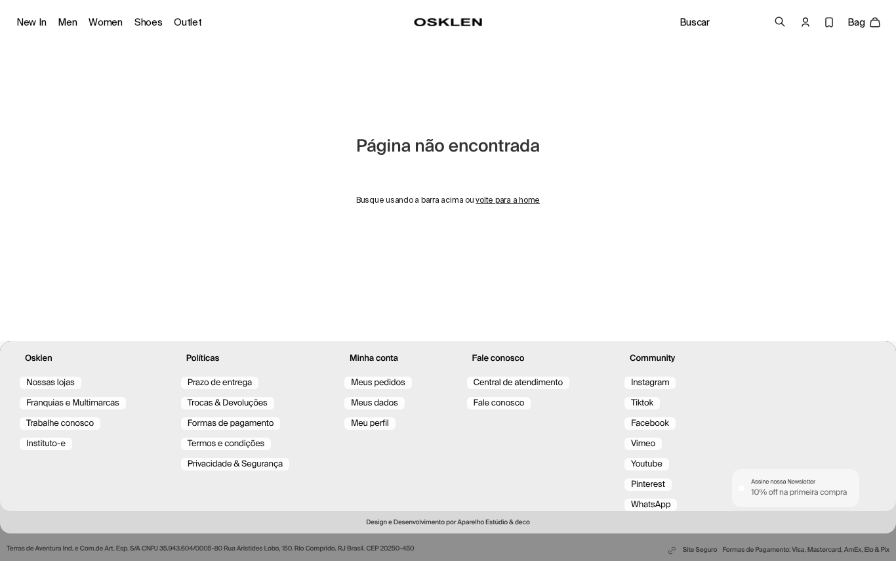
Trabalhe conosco (60, 423)
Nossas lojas (50, 382)
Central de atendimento (518, 382)
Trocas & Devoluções (228, 403)
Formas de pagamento (231, 423)
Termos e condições (226, 443)
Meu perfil (370, 423)
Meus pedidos (378, 382)
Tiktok (642, 403)
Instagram (650, 382)
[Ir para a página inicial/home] (448, 22)
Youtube (646, 464)
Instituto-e (46, 443)
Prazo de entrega (220, 382)
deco (522, 522)
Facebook (650, 423)
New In (31, 22)
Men (67, 22)
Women (106, 22)
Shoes (148, 22)
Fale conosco (499, 403)
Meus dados (374, 403)
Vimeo (643, 443)
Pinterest (648, 484)
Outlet (187, 22)
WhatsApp (650, 504)
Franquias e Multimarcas (72, 403)
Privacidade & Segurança (235, 464)
